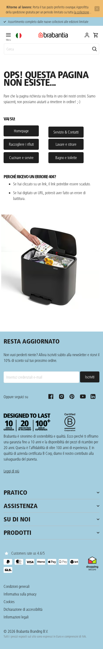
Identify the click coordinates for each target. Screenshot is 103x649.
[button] (19, 35)
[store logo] (53, 35)
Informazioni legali (16, 616)
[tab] (8, 36)
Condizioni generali (16, 586)
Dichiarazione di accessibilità (23, 609)
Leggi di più (11, 470)
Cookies (9, 601)
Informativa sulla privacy (20, 593)
